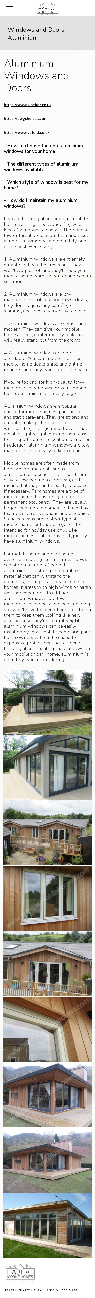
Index (9, 1290)
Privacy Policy (30, 1290)
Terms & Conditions (61, 1290)
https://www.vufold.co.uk (26, 132)
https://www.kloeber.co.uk (27, 104)
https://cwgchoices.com (26, 118)
